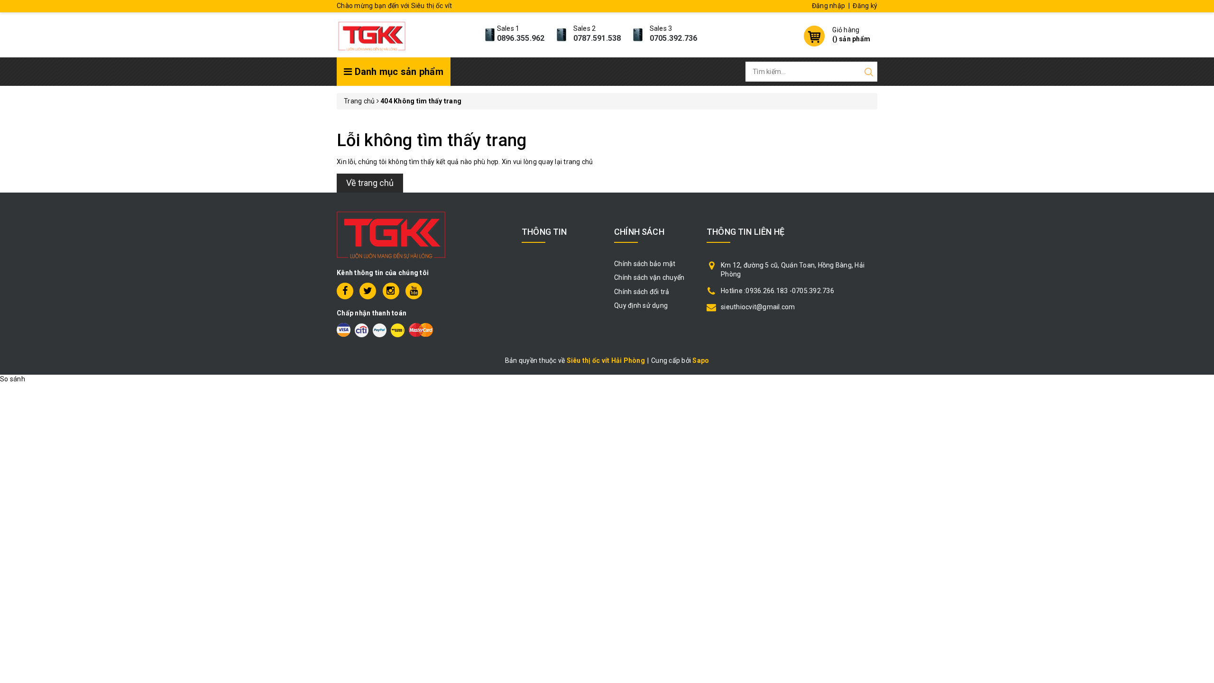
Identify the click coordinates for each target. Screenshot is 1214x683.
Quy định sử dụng (641, 305)
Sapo (700, 360)
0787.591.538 (597, 38)
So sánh (12, 379)
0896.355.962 (521, 38)
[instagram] (391, 291)
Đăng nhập (828, 5)
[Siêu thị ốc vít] (372, 33)
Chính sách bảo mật (645, 264)
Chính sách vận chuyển (649, 277)
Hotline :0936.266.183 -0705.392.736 (777, 291)
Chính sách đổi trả (642, 291)
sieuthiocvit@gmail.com (758, 307)
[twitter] (367, 291)
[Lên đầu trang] (1200, 471)
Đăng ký (865, 5)
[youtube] (413, 291)
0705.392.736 (674, 38)
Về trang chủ (370, 183)
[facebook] (345, 291)
